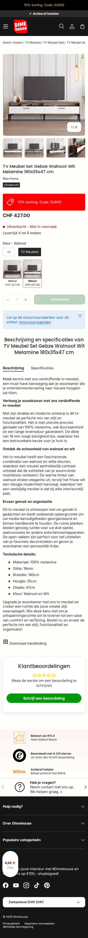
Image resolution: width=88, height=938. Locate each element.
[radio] (9, 252)
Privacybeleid (11, 923)
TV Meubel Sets (53, 42)
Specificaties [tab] (42, 368)
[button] (82, 26)
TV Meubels (33, 42)
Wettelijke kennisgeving (18, 926)
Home (7, 42)
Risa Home (11, 178)
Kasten (18, 42)
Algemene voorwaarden (39, 923)
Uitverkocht (60, 299)
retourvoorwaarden (35, 322)
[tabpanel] (44, 504)
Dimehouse (20, 916)
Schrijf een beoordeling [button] (44, 698)
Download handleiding (27, 643)
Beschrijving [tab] (13, 368)
